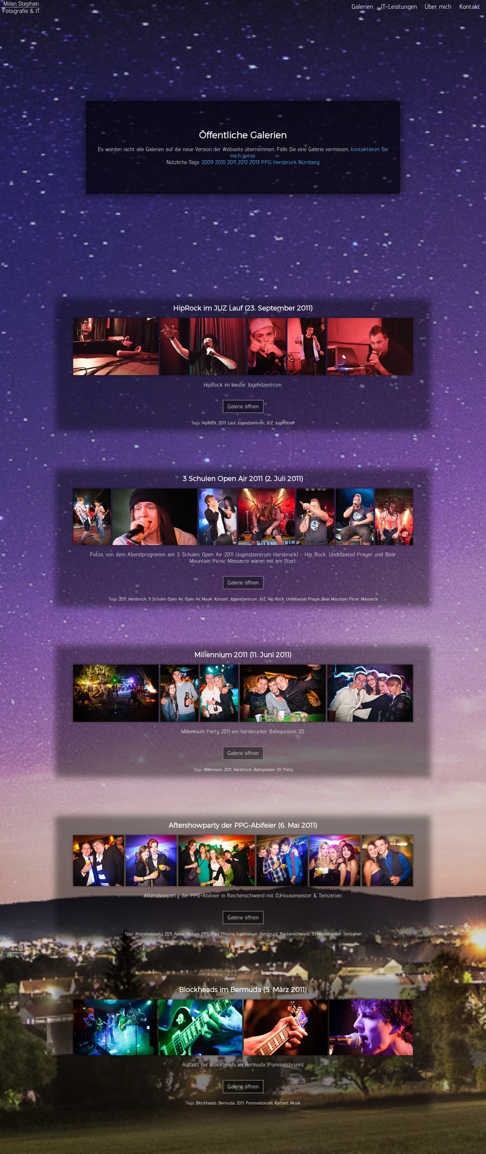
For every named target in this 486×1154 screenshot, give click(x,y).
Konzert (221, 599)
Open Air (192, 599)
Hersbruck (285, 162)
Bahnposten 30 (267, 769)
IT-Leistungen (399, 6)
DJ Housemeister (326, 933)
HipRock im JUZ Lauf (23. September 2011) (243, 308)
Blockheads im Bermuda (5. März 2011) (243, 989)
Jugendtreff (285, 422)
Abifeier (192, 933)
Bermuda (227, 1103)
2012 (243, 162)
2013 (254, 162)
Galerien (362, 6)
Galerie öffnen (243, 406)
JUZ (269, 422)
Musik (207, 599)
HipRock (209, 422)
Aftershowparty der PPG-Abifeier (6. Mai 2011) (243, 825)
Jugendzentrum (250, 422)
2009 (207, 162)
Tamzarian (352, 933)
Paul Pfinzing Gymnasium (234, 933)
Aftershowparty (149, 933)
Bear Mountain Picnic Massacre (349, 599)
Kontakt (469, 6)
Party (288, 769)
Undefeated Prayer (303, 599)
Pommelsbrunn (259, 1103)
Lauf (231, 422)
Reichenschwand (295, 933)
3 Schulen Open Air (165, 599)
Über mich (438, 6)
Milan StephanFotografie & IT (21, 7)
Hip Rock (276, 599)
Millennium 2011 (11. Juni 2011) (243, 655)
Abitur (179, 933)
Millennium (213, 769)
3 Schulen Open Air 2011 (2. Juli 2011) (243, 478)
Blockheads (206, 1103)
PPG (266, 162)
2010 (220, 162)
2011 (231, 162)
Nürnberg (309, 162)
